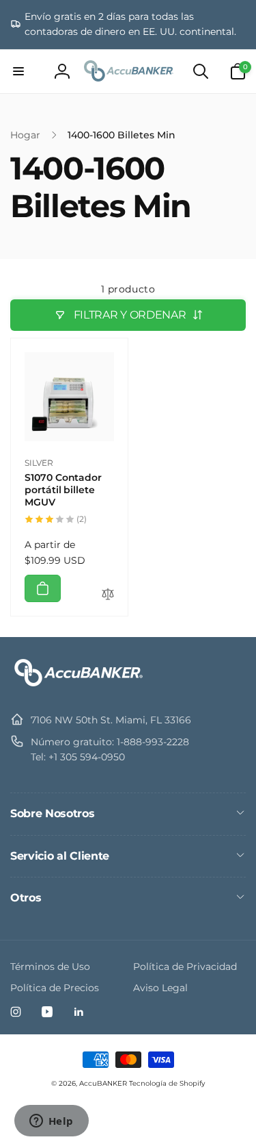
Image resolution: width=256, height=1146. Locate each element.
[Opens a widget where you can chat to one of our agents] (51, 1122)
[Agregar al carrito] (43, 588)
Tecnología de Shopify (167, 1083)
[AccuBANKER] (78, 686)
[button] (18, 71)
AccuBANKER (103, 1083)
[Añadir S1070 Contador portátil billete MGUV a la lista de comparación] (108, 595)
